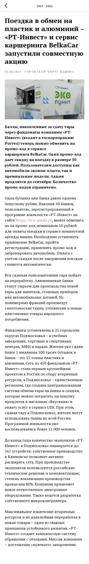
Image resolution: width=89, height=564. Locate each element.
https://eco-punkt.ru (34, 220)
